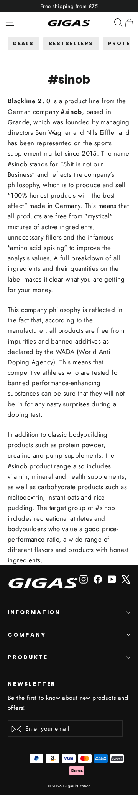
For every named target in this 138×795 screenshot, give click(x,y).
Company (27, 635)
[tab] (23, 43)
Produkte (28, 657)
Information (34, 612)
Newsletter (32, 684)
